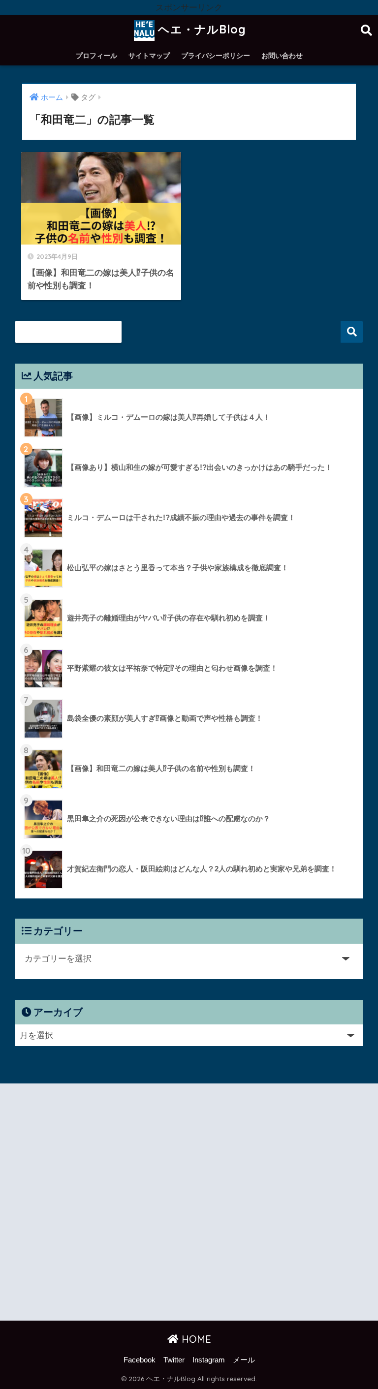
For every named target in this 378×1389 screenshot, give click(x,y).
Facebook (140, 1360)
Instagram (208, 1360)
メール (244, 1360)
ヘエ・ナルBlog (200, 29)
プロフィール (96, 56)
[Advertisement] (189, 1204)
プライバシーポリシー (215, 56)
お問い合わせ (282, 56)
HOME (195, 1339)
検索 (352, 332)
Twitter (174, 1360)
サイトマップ (149, 56)
